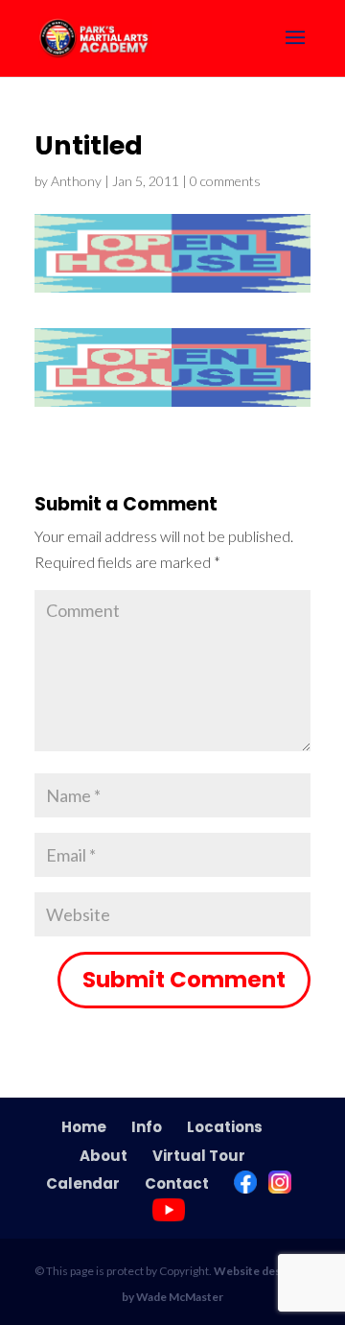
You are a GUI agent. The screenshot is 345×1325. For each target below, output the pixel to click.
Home (83, 1127)
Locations (225, 1127)
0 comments (225, 181)
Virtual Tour (198, 1156)
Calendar (83, 1183)
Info (146, 1127)
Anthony (76, 181)
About (103, 1156)
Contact (177, 1183)
